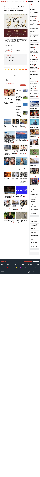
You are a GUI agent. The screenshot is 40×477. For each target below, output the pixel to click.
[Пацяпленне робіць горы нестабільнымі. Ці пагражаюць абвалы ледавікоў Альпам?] (34, 105)
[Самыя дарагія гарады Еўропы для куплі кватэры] (7, 124)
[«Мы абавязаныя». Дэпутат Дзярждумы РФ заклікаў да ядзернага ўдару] (24, 124)
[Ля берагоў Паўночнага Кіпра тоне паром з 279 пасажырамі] (22, 137)
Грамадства (16, 1)
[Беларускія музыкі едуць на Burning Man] (9, 163)
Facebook (32, 267)
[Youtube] (26, 1)
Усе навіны (34, 98)
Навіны (8, 1)
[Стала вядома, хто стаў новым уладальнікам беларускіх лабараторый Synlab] (22, 192)
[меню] (38, 1)
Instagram (22, 267)
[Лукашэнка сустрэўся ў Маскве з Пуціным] (34, 181)
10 (35, 88)
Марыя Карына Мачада (10, 50)
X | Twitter (27, 267)
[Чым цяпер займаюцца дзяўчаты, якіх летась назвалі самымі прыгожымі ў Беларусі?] (9, 96)
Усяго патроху (20, 1)
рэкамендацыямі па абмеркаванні (10, 83)
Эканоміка (13, 1)
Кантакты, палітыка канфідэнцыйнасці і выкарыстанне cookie (33, 272)
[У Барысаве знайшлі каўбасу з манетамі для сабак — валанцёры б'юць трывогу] (15, 178)
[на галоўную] (3, 1)
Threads (37, 267)
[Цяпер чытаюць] (38, 4)
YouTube (9, 267)
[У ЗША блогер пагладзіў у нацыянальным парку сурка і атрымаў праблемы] (24, 205)
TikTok (13, 267)
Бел (34, 1)
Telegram (4, 267)
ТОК (17, 267)
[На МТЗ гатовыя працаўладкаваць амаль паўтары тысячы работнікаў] (34, 114)
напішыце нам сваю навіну (27, 261)
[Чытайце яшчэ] (25, 55)
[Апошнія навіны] (38, 26)
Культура (24, 1)
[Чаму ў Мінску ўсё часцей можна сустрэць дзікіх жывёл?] (34, 153)
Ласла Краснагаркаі (9, 51)
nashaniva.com (2, 271)
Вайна (10, 1)
